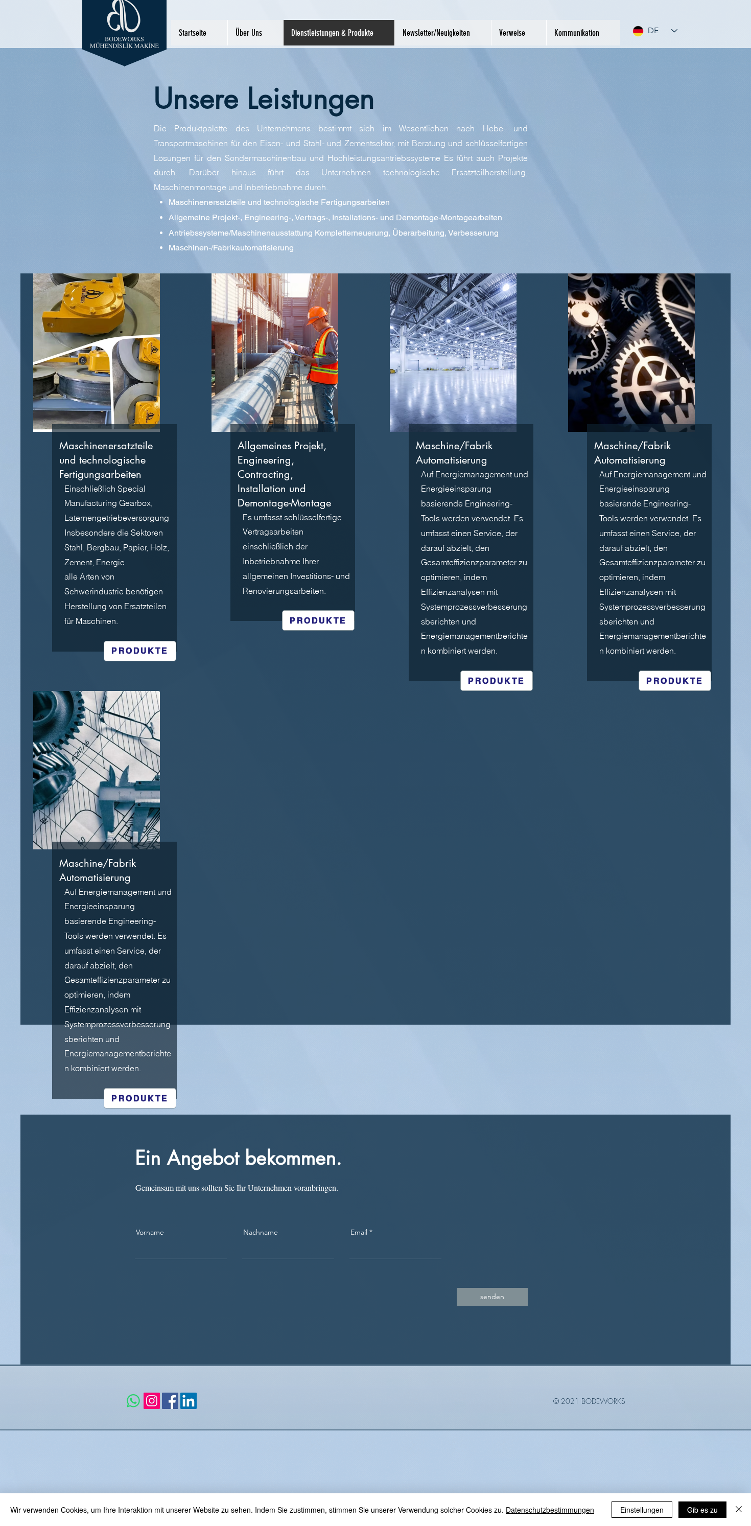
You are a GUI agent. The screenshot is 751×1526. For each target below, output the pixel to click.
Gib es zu (702, 1510)
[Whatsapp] (133, 1401)
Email (358, 1232)
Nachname (260, 1232)
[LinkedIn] (188, 1401)
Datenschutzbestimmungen (550, 1510)
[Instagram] (152, 1401)
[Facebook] (170, 1401)
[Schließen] (739, 1509)
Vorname (150, 1232)
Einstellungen (642, 1510)
